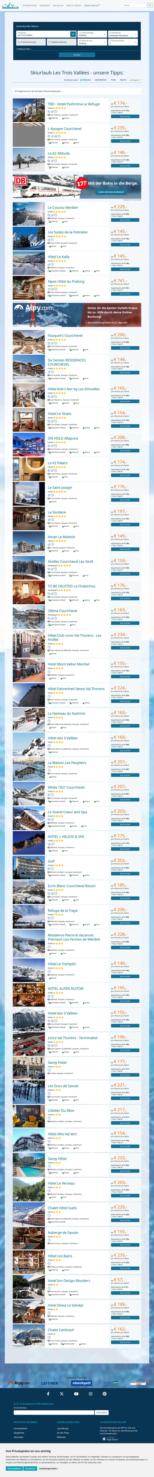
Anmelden (102, 1412)
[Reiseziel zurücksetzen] (73, 34)
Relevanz (87, 79)
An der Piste (63, 1432)
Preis (113, 79)
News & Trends (73, 5)
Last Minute (63, 1428)
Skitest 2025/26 (91, 5)
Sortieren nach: (71, 80)
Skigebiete (45, 5)
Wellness (61, 1437)
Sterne (123, 79)
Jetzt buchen (125, 116)
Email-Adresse (20, 1407)
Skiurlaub (58, 5)
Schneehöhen (29, 5)
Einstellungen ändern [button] (48, 1469)
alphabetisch (101, 79)
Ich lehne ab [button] (30, 1469)
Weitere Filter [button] (24, 49)
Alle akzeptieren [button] (14, 1469)
